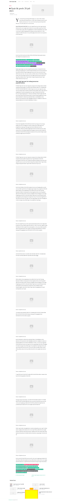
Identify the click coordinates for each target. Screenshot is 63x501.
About (31, 1)
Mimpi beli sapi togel (31, 469)
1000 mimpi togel (30, 59)
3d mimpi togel (36, 59)
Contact (19, 1)
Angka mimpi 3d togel (41, 62)
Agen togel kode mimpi (37, 64)
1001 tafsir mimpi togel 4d (21, 62)
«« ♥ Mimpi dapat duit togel (19, 475)
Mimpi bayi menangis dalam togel (22, 470)
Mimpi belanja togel (39, 469)
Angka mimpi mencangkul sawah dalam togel (24, 64)
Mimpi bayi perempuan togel (21, 467)
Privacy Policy (27, 1)
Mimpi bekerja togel (20, 464)
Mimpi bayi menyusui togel (21, 466)
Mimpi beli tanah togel (33, 470)
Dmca (22, 1)
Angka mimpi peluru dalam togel (22, 61)
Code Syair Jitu (11, 499)
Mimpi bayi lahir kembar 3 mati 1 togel (31, 464)
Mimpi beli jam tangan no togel (33, 467)
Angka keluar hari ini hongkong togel (23, 66)
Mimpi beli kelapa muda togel (32, 466)
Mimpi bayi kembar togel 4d (21, 469)
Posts (34, 1)
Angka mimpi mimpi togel (31, 62)
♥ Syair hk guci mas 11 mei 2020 (18, 484)
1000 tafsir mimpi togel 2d (21, 59)
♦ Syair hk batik (42, 484)
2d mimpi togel (33, 66)
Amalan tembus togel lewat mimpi (35, 61)
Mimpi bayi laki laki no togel (21, 472)
